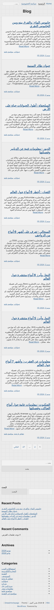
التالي (16, 447)
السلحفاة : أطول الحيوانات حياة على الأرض (19, 513)
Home (49, 3)
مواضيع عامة (8, 52)
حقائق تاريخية (19, 434)
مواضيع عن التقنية (9, 593)
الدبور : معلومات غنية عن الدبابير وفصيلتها (19, 516)
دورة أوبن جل (7, 586)
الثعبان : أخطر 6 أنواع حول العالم (30, 192)
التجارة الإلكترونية (9, 571)
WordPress (21, 606)
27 (24, 447)
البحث (4, 487)
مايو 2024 (6, 553)
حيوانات (17, 52)
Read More (24, 46)
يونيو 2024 (6, 550)
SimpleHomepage (12, 603)
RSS (48, 603)
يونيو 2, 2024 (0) (43, 55)
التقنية (4, 573)
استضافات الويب (8, 569)
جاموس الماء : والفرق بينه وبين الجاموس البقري (31, 24)
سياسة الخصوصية (28, 3)
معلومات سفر (7, 588)
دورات (4, 583)
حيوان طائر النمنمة (38, 65)
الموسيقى (6, 576)
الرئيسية (41, 3)
